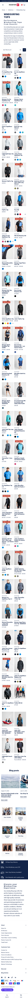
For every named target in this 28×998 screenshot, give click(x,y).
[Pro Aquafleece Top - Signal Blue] (5, 76)
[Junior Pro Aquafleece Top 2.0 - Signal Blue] (20, 654)
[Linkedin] (15, 977)
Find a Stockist (5, 935)
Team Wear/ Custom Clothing (9, 937)
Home (3, 10)
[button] (24, 4)
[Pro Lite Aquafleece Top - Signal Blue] (20, 78)
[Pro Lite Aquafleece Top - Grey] (15, 78)
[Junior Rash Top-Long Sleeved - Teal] (10, 435)
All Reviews (4, 930)
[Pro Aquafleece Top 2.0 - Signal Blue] (8, 491)
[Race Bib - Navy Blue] (18, 214)
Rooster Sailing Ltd (9, 986)
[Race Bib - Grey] (15, 214)
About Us (3, 928)
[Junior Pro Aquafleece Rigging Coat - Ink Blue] (15, 682)
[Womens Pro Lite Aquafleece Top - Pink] (3, 105)
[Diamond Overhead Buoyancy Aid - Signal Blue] (5, 379)
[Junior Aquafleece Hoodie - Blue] (5, 575)
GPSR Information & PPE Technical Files (11, 959)
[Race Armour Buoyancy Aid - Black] (15, 296)
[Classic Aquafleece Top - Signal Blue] (5, 132)
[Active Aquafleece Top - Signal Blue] (10, 323)
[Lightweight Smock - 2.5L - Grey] (3, 762)
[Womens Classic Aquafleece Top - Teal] (15, 105)
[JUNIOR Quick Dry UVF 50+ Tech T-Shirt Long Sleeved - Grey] (18, 576)
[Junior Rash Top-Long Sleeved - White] (5, 435)
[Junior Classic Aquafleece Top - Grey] (15, 160)
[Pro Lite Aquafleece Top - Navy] (18, 78)
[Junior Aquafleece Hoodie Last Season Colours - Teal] (18, 546)
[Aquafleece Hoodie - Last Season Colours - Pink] (15, 464)
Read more (4, 800)
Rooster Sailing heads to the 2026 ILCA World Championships (9, 795)
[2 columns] (24, 50)
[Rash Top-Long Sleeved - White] (18, 132)
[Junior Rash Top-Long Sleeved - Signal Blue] (8, 435)
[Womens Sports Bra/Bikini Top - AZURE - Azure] (3, 352)
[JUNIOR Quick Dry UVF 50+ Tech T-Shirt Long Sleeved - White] (20, 576)
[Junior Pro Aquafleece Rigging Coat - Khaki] (18, 682)
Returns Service (5, 952)
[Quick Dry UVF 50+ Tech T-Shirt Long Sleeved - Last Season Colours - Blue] (3, 547)
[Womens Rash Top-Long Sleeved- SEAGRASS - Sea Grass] (3, 297)
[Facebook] (2, 977)
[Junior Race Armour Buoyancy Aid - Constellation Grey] (3, 654)
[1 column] (20, 50)
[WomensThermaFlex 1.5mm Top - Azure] (3, 269)
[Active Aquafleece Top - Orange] (8, 323)
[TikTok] (12, 977)
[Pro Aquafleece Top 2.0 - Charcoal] (5, 491)
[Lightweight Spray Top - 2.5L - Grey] (3, 160)
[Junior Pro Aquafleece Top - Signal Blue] (5, 709)
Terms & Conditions (6, 955)
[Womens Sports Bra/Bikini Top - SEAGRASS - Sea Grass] (3, 408)
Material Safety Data (6, 962)
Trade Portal (4, 942)
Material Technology (6, 964)
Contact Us (4, 950)
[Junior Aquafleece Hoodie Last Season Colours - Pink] (15, 546)
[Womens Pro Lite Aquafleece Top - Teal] (5, 105)
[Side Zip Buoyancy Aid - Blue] (15, 240)
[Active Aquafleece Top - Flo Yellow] (5, 323)
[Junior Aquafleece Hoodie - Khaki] (3, 575)
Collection (10, 10)
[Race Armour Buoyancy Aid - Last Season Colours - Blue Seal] (15, 352)
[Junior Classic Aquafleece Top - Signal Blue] (18, 160)
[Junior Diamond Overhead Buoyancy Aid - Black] (15, 437)
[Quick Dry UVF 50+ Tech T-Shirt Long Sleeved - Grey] (18, 188)
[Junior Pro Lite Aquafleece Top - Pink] (3, 241)
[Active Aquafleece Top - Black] (3, 323)
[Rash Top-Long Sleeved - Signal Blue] (20, 132)
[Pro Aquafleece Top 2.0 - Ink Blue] (3, 491)
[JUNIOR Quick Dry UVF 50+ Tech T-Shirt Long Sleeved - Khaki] (15, 576)
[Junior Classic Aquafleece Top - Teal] (20, 160)
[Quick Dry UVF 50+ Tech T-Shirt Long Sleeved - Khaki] (15, 188)
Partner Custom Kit (6, 940)
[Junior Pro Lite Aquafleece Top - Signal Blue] (10, 241)
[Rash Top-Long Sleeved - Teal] (23, 132)
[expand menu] (3, 5)
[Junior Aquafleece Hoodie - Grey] (8, 575)
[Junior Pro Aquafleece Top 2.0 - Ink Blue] (15, 654)
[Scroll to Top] (25, 989)
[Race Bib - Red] (20, 214)
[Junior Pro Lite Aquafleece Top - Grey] (5, 241)
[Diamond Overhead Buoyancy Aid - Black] (3, 379)
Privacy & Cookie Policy (7, 957)
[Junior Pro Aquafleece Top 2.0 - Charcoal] (18, 654)
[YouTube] (8, 977)
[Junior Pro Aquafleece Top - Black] (3, 709)
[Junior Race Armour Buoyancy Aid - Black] (5, 654)
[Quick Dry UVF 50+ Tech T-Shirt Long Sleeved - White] (20, 188)
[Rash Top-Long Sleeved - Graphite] (15, 132)
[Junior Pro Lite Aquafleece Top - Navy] (8, 241)
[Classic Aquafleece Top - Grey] (3, 132)
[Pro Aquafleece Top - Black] (3, 76)
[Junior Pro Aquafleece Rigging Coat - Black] (20, 682)
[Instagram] (5, 977)
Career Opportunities (6, 933)
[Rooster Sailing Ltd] (14, 5)
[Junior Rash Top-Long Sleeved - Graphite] (3, 435)
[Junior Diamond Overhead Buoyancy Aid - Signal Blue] (18, 437)
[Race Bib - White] (23, 214)
